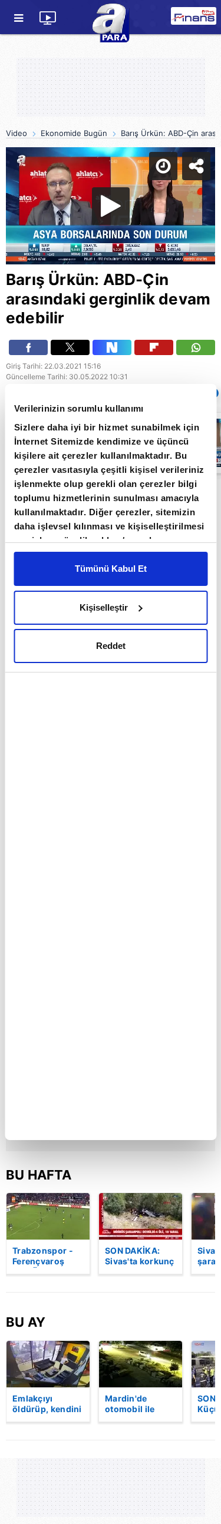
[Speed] (169, 19)
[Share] (202, 19)
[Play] (111, 762)
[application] (110, 762)
